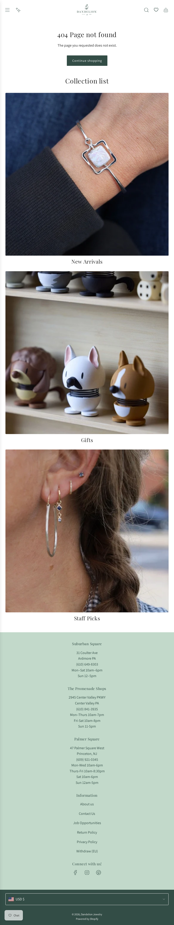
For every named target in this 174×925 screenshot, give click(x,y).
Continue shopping (87, 61)
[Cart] (165, 10)
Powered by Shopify (87, 918)
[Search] (146, 10)
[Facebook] (75, 872)
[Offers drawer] (18, 10)
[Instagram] (87, 872)
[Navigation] (7, 10)
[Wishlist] (156, 10)
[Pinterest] (98, 872)
